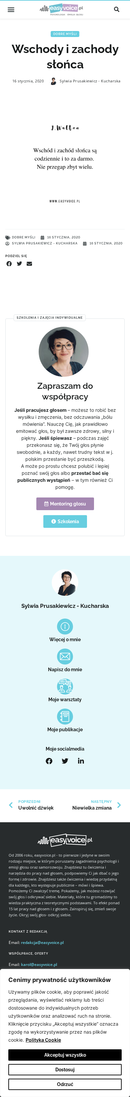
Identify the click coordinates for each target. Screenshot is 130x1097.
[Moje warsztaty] (65, 687)
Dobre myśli (65, 34)
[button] (10, 9)
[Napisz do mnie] (65, 657)
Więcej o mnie (65, 639)
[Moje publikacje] (65, 717)
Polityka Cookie (43, 1040)
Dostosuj (65, 1069)
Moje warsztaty (65, 699)
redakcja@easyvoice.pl (42, 942)
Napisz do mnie (65, 669)
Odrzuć (65, 1084)
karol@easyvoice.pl (39, 964)
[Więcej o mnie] (65, 627)
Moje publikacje (65, 729)
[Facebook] (49, 761)
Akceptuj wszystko (65, 1055)
